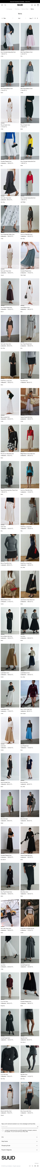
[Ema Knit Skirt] (30, 767)
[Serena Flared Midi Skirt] (30, 401)
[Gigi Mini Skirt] (30, 1022)
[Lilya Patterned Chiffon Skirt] (10, 219)
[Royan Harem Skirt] (10, 109)
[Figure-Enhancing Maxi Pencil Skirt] (10, 474)
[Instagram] (29, 1166)
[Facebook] (35, 1166)
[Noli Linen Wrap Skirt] (10, 182)
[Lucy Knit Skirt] (10, 986)
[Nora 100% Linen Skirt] (30, 694)
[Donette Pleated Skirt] (10, 146)
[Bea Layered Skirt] (10, 401)
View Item (10, 52)
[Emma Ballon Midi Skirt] (10, 621)
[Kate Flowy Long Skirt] (10, 365)
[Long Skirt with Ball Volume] (30, 913)
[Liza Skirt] (30, 621)
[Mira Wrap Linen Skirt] (30, 1095)
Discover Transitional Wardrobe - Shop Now (25, 1)
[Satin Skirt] (10, 511)
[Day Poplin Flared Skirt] (10, 292)
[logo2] (14, 1158)
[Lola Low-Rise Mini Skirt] (30, 219)
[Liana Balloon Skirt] (30, 292)
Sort (19, 18)
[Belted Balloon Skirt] (10, 584)
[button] (2, 86)
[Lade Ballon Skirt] (10, 657)
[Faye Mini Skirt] (30, 365)
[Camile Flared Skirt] (30, 949)
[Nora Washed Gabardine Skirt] (10, 36)
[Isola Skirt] (10, 730)
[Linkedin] (37, 1166)
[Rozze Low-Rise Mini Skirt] (10, 438)
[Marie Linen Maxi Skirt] (10, 1095)
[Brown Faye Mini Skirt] (10, 547)
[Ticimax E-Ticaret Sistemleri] (36, 1163)
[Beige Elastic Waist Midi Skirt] (30, 438)
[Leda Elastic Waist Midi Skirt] (30, 584)
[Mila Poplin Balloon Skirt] (30, 36)
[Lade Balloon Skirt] (30, 657)
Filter (4, 18)
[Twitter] (32, 1166)
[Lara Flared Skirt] (30, 730)
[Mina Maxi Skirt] (30, 876)
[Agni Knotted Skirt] (10, 767)
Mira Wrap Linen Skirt (26, 1111)
